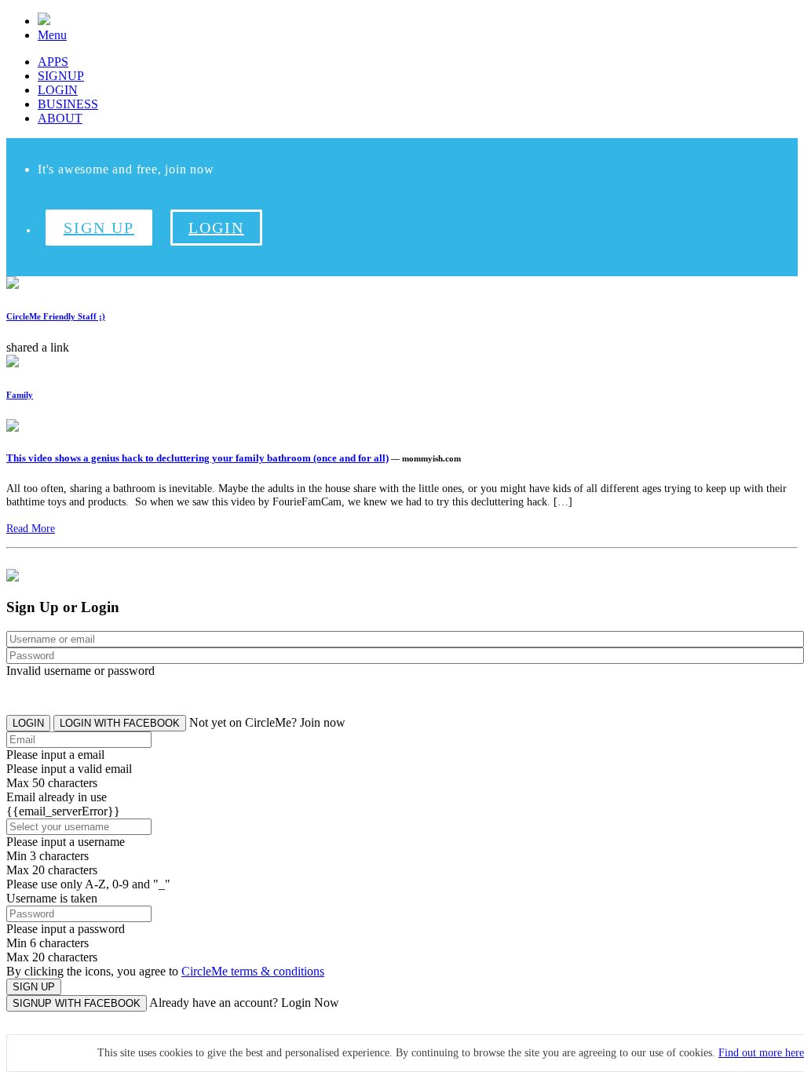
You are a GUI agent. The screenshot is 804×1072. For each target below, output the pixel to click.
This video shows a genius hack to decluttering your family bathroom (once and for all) (197, 458)
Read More (30, 528)
